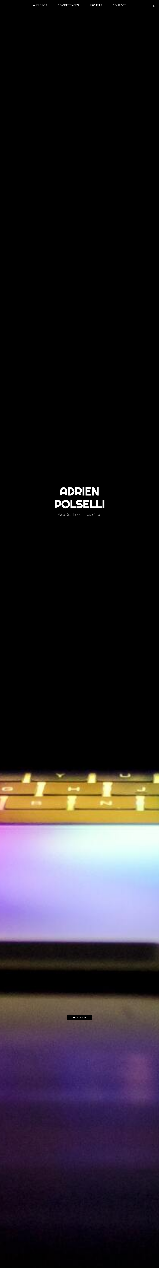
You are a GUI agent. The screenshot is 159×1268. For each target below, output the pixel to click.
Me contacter (79, 1017)
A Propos (40, 5)
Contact (119, 5)
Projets (95, 5)
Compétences (68, 5)
